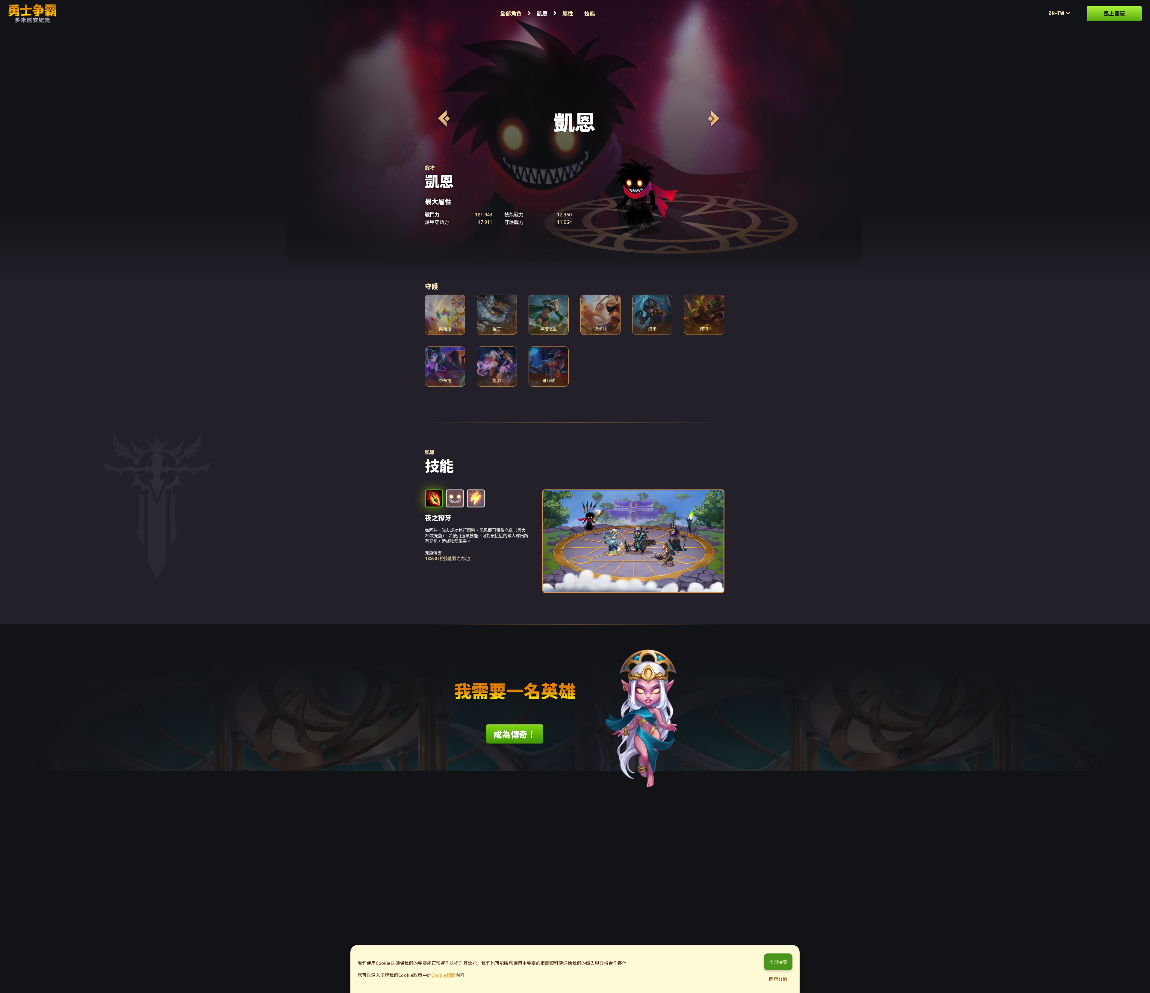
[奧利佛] (712, 118)
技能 (589, 13)
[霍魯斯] (443, 118)
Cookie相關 (444, 975)
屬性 (567, 13)
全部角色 (511, 13)
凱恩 (542, 13)
